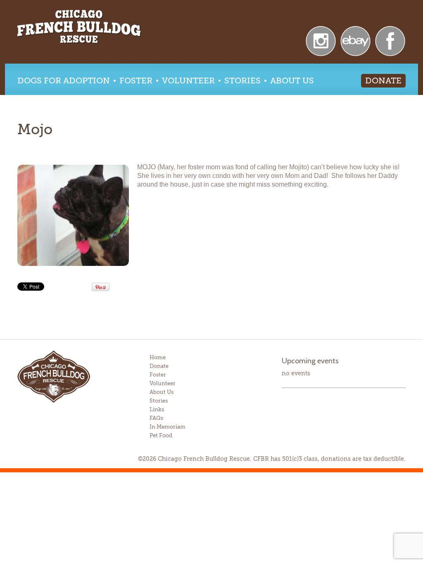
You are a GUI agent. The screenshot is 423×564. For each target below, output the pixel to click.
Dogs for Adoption (63, 80)
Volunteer (188, 80)
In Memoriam (167, 427)
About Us (292, 80)
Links (157, 409)
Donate (383, 80)
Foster (135, 80)
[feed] (320, 40)
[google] (355, 40)
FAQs (156, 418)
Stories (242, 80)
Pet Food (161, 435)
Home (158, 357)
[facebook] (390, 40)
